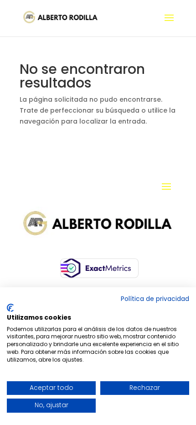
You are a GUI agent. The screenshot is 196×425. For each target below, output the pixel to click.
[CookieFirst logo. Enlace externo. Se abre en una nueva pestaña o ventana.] (10, 308)
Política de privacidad (155, 299)
